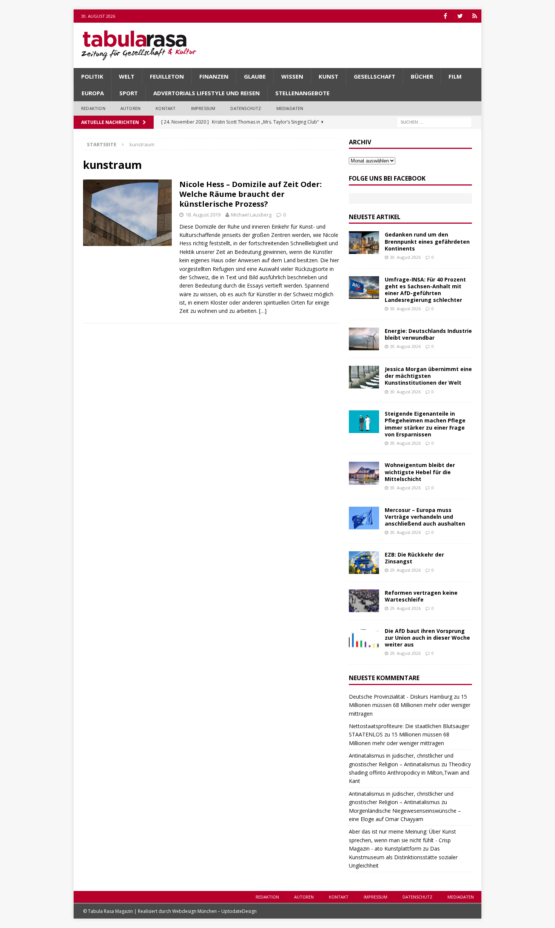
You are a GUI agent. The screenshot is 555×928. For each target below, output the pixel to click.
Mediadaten (290, 108)
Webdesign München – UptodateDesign (214, 911)
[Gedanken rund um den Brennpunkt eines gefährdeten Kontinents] (364, 242)
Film (455, 76)
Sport (128, 93)
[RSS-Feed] (474, 16)
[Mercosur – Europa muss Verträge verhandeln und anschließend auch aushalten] (364, 518)
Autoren (130, 108)
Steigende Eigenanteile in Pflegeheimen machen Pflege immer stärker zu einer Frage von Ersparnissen (425, 424)
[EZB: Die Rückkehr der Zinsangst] (364, 562)
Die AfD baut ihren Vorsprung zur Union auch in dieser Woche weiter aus (427, 637)
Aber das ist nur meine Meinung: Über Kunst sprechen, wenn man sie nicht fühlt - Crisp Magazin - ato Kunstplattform (402, 840)
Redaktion (93, 108)
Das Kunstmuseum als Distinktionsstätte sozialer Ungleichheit (403, 857)
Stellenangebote (302, 93)
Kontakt (166, 108)
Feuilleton (167, 76)
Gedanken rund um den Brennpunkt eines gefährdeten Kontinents (427, 241)
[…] (263, 310)
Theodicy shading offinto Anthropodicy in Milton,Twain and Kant (410, 773)
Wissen (292, 76)
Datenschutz (245, 108)
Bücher (422, 76)
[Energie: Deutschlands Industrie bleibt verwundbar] (364, 339)
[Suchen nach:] (434, 121)
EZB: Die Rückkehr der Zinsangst (414, 558)
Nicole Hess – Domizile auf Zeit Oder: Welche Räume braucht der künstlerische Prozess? (250, 194)
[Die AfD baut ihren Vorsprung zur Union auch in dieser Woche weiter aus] (364, 639)
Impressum (203, 108)
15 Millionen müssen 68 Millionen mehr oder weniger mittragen (409, 705)
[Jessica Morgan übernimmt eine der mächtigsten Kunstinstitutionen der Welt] (364, 377)
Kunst (328, 76)
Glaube (255, 76)
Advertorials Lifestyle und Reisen (206, 93)
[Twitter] (460, 16)
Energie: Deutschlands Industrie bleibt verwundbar (428, 334)
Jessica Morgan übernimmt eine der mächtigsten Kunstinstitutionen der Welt (428, 375)
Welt (126, 76)
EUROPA (93, 93)
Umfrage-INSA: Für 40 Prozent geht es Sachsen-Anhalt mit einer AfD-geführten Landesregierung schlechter (425, 290)
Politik (92, 76)
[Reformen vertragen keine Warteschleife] (364, 600)
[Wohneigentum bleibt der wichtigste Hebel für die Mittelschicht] (364, 473)
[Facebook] (445, 16)
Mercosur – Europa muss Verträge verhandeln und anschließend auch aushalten (425, 516)
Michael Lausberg (251, 214)
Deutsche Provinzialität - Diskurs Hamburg (400, 696)
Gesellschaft (374, 76)
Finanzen (213, 76)
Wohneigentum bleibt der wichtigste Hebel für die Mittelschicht (420, 471)
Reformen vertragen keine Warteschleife (421, 596)
